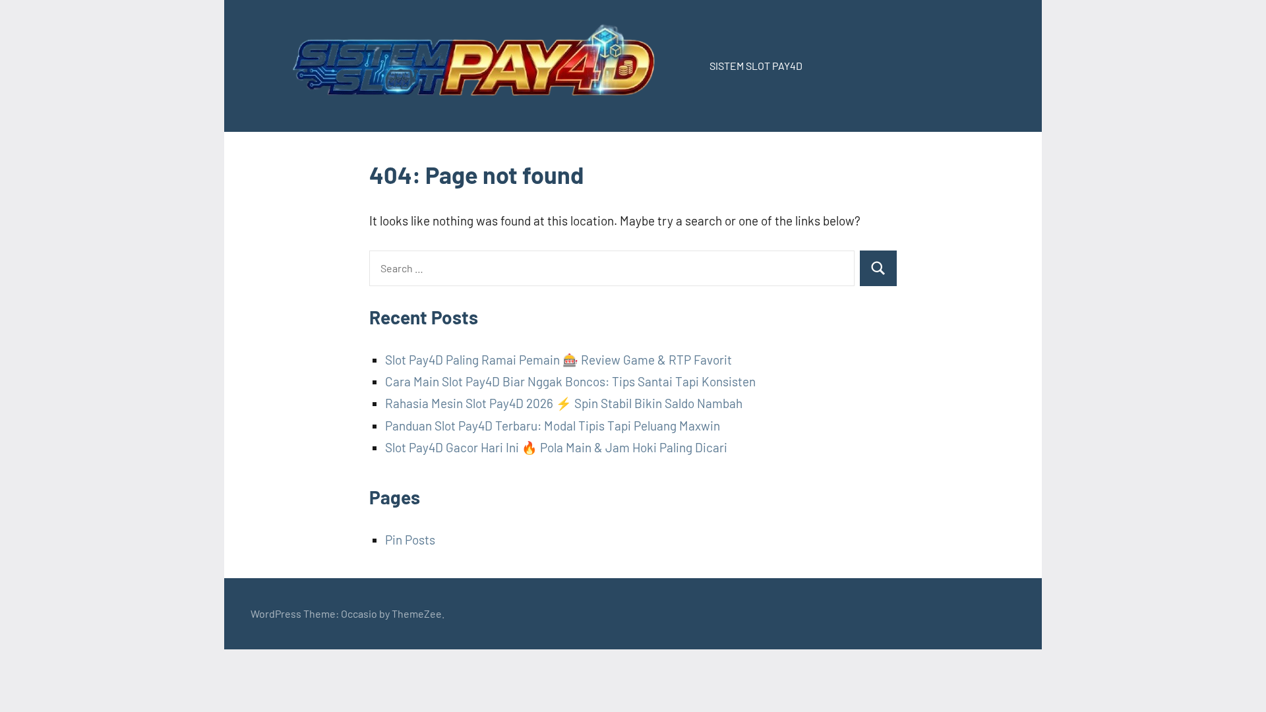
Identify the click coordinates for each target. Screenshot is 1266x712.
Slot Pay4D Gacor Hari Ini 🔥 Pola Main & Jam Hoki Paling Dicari (556, 447)
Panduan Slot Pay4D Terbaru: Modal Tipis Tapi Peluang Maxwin (552, 425)
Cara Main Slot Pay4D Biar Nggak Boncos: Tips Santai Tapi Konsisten (570, 381)
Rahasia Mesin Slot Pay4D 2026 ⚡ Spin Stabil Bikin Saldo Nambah (563, 403)
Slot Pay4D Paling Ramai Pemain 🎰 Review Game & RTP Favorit (558, 359)
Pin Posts (410, 539)
